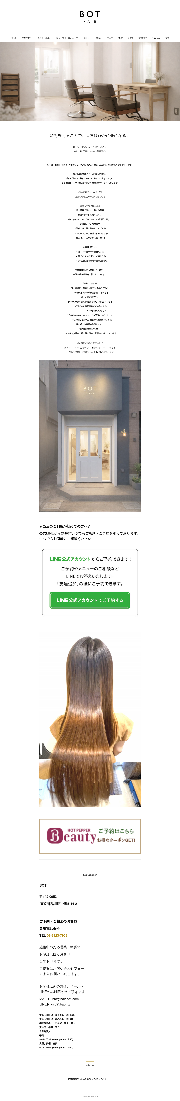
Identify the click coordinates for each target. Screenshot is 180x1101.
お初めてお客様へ (43, 38)
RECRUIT (143, 38)
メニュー (87, 38)
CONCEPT (26, 38)
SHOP (130, 38)
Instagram (156, 38)
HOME (13, 38)
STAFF (110, 38)
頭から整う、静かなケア (67, 38)
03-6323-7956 (57, 935)
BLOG (120, 38)
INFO (167, 38)
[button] (13, 38)
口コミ (99, 38)
